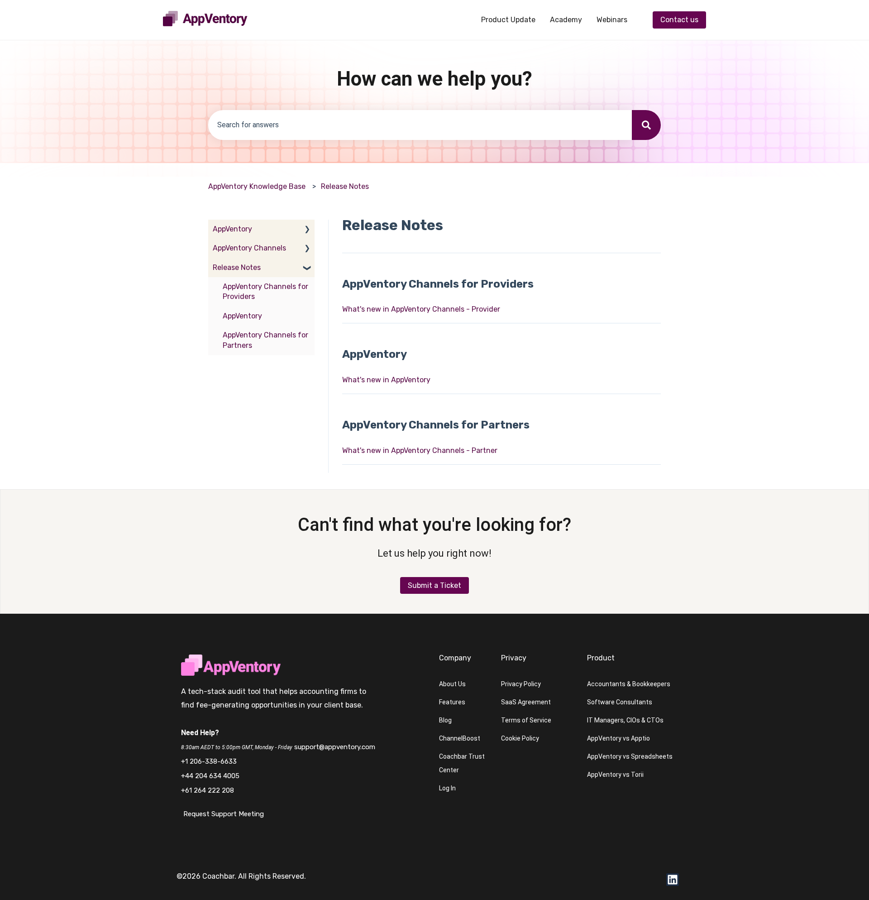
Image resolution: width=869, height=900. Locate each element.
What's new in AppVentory (386, 379)
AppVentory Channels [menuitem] (249, 248)
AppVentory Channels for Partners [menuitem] (265, 340)
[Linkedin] (672, 879)
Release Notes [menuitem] (237, 267)
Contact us (679, 19)
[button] (307, 230)
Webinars (612, 19)
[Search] (646, 125)
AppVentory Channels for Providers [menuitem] (265, 291)
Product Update (508, 19)
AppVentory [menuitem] (232, 229)
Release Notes (345, 186)
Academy (566, 19)
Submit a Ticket (434, 585)
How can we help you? (434, 79)
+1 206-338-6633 (209, 761)
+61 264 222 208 (207, 790)
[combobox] (420, 125)
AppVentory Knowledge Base (257, 186)
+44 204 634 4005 (210, 776)
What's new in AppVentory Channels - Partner (419, 450)
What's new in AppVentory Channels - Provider (421, 309)
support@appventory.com (334, 747)
